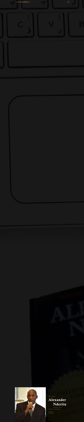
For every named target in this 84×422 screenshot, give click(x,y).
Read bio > (51, 412)
